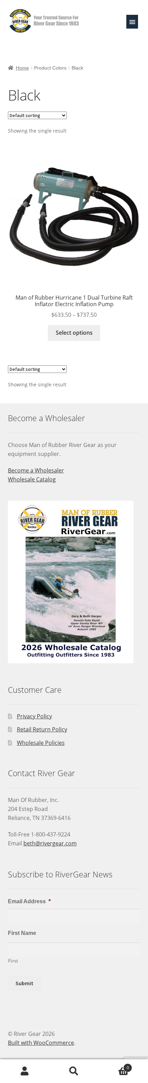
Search (73, 1071)
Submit (24, 983)
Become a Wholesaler (36, 470)
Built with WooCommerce (41, 1042)
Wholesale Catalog (32, 479)
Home (22, 68)
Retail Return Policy (42, 729)
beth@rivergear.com (50, 843)
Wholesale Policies (41, 743)
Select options (74, 332)
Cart (114, 1065)
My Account (24, 1071)
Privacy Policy (34, 716)
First (13, 961)
